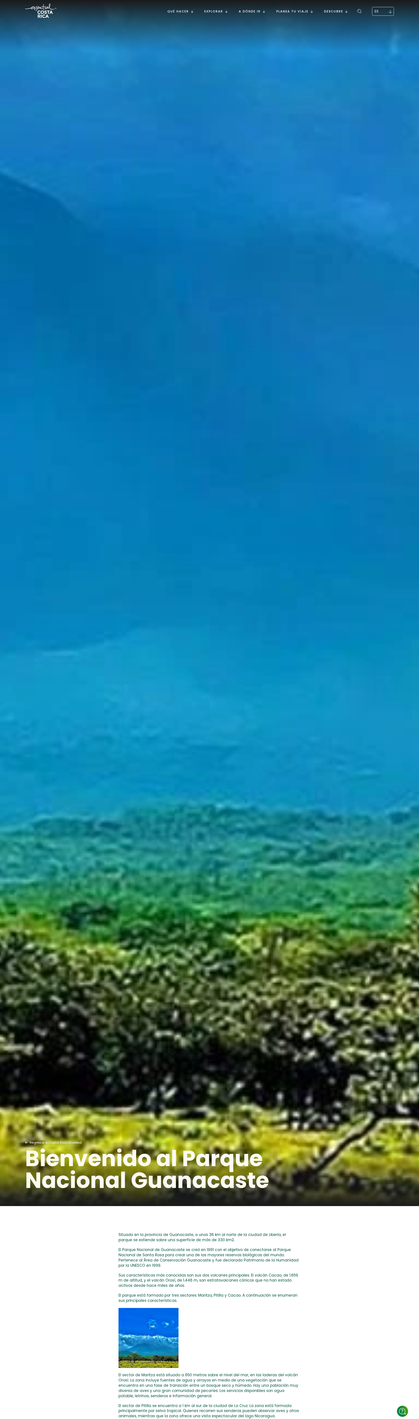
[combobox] (383, 11)
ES (376, 11)
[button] (359, 10)
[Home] (40, 11)
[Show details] (402, 1411)
